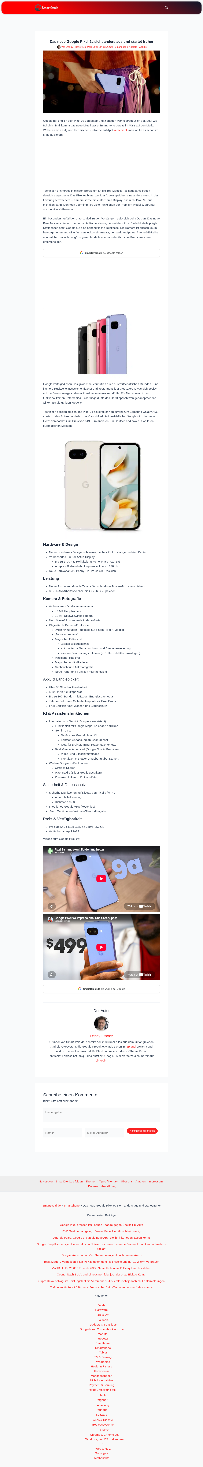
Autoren (141, 1181)
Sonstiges (101, 1453)
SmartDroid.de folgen (69, 1181)
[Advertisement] (101, 162)
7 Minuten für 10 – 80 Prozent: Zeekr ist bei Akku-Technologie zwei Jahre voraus (101, 1287)
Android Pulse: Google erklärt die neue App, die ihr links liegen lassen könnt (101, 1237)
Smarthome (103, 1343)
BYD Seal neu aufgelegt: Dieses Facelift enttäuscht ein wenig (101, 1231)
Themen (91, 1181)
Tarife (103, 1395)
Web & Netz (103, 1448)
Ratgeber (101, 1399)
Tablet (103, 1352)
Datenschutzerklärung (102, 1186)
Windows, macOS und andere (104, 1439)
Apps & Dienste (103, 1420)
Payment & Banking (101, 1385)
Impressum (155, 1181)
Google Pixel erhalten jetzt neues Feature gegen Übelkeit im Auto (101, 1224)
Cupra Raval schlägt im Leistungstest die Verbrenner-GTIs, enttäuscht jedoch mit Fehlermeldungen (101, 1281)
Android (133, 47)
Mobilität (103, 1334)
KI (103, 1444)
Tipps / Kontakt (108, 1181)
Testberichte (101, 1458)
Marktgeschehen (101, 1375)
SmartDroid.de (51, 1205)
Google (143, 47)
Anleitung (103, 1405)
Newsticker (46, 1181)
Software (101, 1414)
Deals (101, 1305)
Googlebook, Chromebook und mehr (103, 1329)
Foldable (103, 1320)
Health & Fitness (101, 1366)
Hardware (101, 1309)
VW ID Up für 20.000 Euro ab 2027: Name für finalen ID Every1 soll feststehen (101, 1268)
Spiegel (131, 1046)
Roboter (103, 1338)
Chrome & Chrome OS (104, 1434)
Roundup (101, 1409)
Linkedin (101, 1060)
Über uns (127, 1181)
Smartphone (121, 47)
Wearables (103, 1361)
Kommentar (101, 1371)
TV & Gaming (103, 1357)
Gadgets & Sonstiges (103, 1324)
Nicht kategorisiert (101, 1380)
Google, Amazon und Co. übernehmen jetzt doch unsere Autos (102, 1255)
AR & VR (103, 1315)
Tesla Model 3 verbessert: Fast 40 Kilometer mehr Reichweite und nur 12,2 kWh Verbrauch (101, 1261)
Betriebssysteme (103, 1424)
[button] (167, 8)
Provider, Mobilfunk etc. (101, 1389)
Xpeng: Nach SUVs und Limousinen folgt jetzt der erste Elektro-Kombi (101, 1274)
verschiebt (120, 130)
